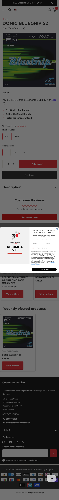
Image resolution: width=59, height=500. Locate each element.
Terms (38, 264)
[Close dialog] (57, 228)
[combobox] (34, 248)
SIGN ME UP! (44, 269)
